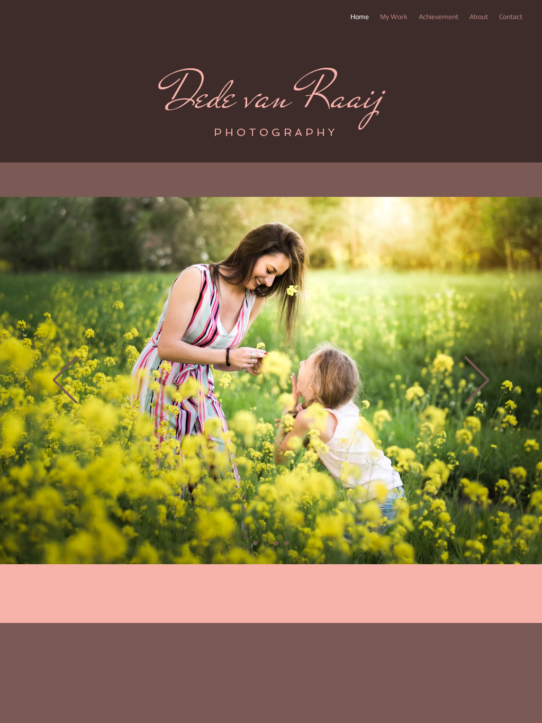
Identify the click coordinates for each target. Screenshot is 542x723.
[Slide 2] (266, 543)
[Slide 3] (276, 543)
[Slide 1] (255, 543)
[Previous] (65, 380)
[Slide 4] (287, 543)
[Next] (477, 380)
